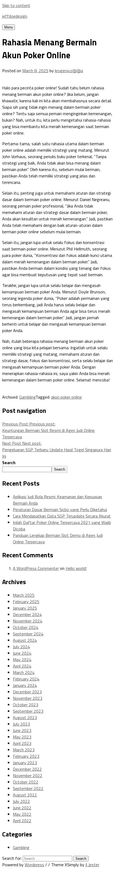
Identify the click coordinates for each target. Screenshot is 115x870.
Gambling (27, 397)
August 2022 (25, 795)
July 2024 (21, 646)
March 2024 (23, 672)
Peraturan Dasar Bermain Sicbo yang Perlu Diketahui (60, 509)
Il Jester (92, 864)
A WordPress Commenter (36, 568)
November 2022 (27, 775)
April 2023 (22, 743)
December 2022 (27, 769)
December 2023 (27, 692)
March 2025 (23, 595)
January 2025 (25, 608)
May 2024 (22, 659)
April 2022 (22, 820)
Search (9, 462)
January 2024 (25, 685)
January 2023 (25, 762)
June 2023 (22, 730)
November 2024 (27, 621)
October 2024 (25, 627)
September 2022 (28, 788)
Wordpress (34, 864)
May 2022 (22, 814)
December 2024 (27, 614)
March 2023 (23, 750)
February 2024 (26, 679)
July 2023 (21, 724)
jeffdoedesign (14, 16)
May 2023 (22, 737)
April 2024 (22, 666)
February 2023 (26, 756)
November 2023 (27, 698)
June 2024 (22, 653)
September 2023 (28, 711)
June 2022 (22, 808)
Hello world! (76, 568)
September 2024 (28, 634)
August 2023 (25, 717)
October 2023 (25, 704)
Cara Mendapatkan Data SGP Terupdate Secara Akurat (62, 516)
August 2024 (25, 640)
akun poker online (66, 397)
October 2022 (25, 782)
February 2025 (26, 601)
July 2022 (21, 801)
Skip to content (16, 5)
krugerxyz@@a (69, 70)
